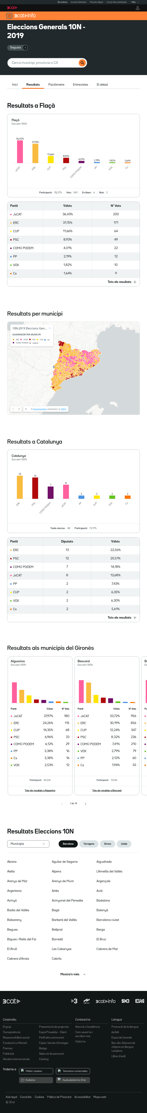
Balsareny (14, 920)
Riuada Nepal (96, 2)
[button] (73, 282)
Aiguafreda (104, 861)
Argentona (14, 891)
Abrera (11, 861)
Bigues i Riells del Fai (21, 939)
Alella (11, 871)
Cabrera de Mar (107, 949)
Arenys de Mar (17, 881)
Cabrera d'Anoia (18, 958)
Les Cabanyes (62, 949)
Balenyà (102, 910)
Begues (12, 929)
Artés (55, 891)
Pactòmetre (56, 84)
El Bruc (101, 939)
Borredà (57, 939)
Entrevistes (80, 84)
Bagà (55, 910)
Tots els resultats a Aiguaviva (40, 791)
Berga (100, 929)
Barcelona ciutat (107, 920)
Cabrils (56, 958)
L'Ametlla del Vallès (109, 871)
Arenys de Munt (63, 881)
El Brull (12, 949)
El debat (102, 84)
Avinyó (12, 900)
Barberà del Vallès (64, 920)
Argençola (103, 881)
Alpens (56, 871)
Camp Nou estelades (117, 2)
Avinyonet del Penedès (67, 900)
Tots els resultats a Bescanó (107, 791)
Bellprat (57, 929)
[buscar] (82, 62)
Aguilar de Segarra (65, 861)
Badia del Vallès (18, 910)
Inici (15, 84)
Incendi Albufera (78, 2)
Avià (99, 891)
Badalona (103, 900)
